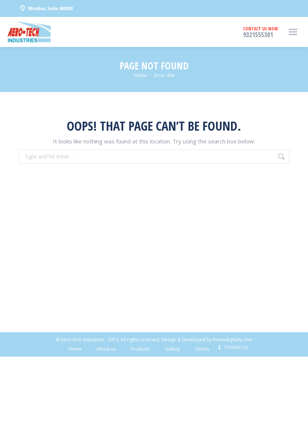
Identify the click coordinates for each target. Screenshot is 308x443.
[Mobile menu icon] (292, 31)
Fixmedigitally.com (232, 339)
